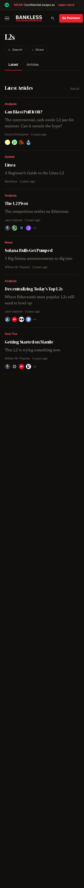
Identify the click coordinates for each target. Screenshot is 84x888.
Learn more (66, 5)
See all (74, 88)
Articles (33, 64)
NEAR (18, 5)
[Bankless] (29, 18)
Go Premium (71, 18)
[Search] (53, 18)
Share (39, 49)
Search (17, 49)
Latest (13, 64)
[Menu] (9, 18)
